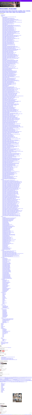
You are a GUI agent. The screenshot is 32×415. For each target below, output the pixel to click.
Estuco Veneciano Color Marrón (5, 247)
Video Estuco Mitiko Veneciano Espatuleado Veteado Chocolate (8, 155)
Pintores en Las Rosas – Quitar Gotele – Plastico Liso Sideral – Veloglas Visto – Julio (10, 132)
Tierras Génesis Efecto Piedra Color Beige (6, 274)
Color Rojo (3, 301)
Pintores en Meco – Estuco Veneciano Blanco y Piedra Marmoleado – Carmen (9, 87)
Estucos (2, 216)
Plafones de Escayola (4, 322)
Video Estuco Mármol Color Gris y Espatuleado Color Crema (7, 150)
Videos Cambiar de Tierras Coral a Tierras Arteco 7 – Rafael (8, 120)
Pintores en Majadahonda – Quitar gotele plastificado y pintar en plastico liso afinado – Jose (11, 25)
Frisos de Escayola (4, 321)
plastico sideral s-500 (13, 381)
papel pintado (9, 380)
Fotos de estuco (7, 379)
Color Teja (3, 303)
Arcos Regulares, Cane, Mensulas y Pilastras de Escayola (7, 319)
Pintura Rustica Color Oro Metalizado (5, 281)
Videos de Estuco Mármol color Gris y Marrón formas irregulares (8, 108)
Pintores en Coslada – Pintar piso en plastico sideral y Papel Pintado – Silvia (9, 121)
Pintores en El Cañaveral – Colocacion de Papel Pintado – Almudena (8, 45)
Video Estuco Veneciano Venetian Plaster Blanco (6, 69)
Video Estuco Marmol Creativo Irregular (6, 112)
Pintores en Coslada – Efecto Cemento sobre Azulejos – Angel (8, 23)
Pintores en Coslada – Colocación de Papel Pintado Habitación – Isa (8, 79)
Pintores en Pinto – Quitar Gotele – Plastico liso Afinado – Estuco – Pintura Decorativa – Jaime (11, 123)
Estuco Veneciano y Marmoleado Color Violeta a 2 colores (7, 238)
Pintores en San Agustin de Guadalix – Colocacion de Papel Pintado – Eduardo (9, 117)
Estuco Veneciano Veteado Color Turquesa (6, 249)
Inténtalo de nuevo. (9, 347)
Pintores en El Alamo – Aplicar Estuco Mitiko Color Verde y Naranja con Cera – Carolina (10, 163)
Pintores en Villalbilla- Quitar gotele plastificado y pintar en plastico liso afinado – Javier (10, 36)
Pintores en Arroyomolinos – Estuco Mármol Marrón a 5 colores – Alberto (9, 94)
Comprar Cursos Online (4, 329)
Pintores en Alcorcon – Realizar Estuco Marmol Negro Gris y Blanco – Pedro (9, 54)
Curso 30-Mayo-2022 (4, 330)
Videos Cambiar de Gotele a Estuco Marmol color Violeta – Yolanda (8, 130)
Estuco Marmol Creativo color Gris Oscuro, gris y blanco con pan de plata (9, 217)
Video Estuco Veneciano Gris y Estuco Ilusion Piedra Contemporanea (8, 116)
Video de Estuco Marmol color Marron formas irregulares (7, 105)
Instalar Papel (1, 380)
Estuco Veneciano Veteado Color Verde (6, 236)
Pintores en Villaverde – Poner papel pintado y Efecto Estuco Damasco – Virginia (10, 46)
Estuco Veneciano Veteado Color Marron (6, 229)
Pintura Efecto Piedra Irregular (5, 290)
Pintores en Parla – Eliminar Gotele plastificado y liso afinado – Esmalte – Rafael (10, 89)
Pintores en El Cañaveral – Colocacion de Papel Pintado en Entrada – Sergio (9, 71)
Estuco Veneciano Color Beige (5, 245)
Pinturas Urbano (3, 381)
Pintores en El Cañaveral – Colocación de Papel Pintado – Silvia (8, 27)
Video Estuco (22, 381)
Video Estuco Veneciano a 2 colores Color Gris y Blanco (7, 134)
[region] (16, 398)
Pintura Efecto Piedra (4, 287)
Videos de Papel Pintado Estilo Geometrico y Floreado (7, 166)
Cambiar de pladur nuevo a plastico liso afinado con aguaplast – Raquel (9, 48)
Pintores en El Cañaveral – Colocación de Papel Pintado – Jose (7, 358)
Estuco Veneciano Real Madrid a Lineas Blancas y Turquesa (8, 225)
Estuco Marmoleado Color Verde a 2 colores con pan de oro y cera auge (9, 239)
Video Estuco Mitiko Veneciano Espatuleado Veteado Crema (8, 169)
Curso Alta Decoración (3, 328)
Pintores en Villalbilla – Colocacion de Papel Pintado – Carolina (8, 37)
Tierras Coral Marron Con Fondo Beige (6, 268)
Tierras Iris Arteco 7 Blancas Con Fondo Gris (6, 259)
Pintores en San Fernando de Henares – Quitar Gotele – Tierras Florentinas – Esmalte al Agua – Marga (12, 182)
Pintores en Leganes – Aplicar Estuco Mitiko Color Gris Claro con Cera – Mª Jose (10, 160)
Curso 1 (3, 334)
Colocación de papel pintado (9, 378)
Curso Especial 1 (4, 333)
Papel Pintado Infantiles (4, 316)
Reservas (2, 327)
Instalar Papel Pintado (5, 380)
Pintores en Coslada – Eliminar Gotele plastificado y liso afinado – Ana (9, 82)
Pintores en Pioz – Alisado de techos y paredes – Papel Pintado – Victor (9, 21)
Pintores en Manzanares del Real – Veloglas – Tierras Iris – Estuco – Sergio (9, 99)
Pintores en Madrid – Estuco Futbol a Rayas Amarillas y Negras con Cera (9, 156)
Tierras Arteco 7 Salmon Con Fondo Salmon (6, 271)
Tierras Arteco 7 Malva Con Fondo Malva (6, 267)
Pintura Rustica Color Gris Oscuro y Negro (6, 282)
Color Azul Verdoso (4, 294)
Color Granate (3, 296)
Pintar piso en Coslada (13, 380)
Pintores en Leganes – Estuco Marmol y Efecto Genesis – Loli (8, 39)
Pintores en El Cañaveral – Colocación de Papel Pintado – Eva (8, 20)
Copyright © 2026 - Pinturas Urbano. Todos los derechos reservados (6, 414)
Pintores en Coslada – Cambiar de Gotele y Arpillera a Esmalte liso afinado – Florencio (10, 103)
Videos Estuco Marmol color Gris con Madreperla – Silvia (7, 106)
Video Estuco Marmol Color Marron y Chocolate (6, 152)
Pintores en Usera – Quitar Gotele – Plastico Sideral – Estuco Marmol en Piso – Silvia (10, 109)
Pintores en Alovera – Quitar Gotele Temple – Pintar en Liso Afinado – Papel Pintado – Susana (11, 88)
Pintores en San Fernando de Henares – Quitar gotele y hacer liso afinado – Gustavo (10, 19)
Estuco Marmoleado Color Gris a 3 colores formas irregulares (8, 232)
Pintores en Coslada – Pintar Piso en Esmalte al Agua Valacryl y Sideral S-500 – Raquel (10, 119)
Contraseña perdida (3, 343)
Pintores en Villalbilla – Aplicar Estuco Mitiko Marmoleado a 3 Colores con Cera (9, 173)
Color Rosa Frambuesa (4, 302)
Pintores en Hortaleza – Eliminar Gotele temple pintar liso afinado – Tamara (9, 195)
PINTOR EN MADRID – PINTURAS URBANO (8, 9)
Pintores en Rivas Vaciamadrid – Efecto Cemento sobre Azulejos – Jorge (9, 29)
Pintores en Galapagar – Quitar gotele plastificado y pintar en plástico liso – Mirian (10, 56)
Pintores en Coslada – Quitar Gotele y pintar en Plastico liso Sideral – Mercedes (9, 137)
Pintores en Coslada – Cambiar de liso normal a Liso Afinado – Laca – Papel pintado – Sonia (11, 254)
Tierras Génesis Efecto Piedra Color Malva (6, 276)
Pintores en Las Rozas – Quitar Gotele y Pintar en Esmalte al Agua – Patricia (9, 90)
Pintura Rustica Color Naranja (5, 286)
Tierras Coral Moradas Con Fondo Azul (6, 264)
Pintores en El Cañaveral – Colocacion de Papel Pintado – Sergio (8, 65)
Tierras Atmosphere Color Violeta (5, 272)
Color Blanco (3, 295)
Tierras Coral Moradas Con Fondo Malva (6, 265)
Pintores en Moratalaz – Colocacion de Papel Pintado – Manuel (8, 42)
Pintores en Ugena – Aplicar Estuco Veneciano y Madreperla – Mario (8, 96)
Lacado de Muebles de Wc (4, 307)
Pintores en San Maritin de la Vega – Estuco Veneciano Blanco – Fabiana (9, 66)
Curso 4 (3, 336)
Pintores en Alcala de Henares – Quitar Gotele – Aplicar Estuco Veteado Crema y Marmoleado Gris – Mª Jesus (12, 151)
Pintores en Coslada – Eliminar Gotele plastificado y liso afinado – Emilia (9, 83)
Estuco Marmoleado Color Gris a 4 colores (6, 241)
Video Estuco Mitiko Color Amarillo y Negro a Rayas (7, 157)
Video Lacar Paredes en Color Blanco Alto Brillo (6, 139)
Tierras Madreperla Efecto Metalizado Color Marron (7, 278)
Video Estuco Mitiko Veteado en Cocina (6, 175)
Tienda (1, 337)
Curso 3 (3, 335)
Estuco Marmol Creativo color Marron (5, 223)
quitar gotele (18, 381)
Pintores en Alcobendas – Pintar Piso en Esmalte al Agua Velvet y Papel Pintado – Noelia (10, 142)
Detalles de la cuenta (4, 339)
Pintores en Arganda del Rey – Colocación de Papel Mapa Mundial (8, 102)
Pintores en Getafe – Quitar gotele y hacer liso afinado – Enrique (8, 18)
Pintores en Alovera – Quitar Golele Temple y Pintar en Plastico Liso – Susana (9, 146)
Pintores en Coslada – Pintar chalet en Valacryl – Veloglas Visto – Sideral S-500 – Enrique (10, 118)
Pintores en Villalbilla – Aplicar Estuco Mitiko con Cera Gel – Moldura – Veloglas (9, 176)
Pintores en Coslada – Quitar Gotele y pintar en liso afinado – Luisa (8, 53)
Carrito (2, 341)
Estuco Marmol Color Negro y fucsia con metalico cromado (7, 243)
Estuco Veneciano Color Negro (5, 221)
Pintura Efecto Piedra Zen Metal (5, 289)
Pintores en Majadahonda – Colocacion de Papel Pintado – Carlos (8, 43)
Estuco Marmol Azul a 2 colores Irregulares (6, 231)
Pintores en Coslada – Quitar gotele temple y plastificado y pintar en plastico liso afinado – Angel (11, 183)
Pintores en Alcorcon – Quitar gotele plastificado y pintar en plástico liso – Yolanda (10, 58)
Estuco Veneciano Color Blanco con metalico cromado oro (7, 219)
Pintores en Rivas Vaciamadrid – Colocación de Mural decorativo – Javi (9, 64)
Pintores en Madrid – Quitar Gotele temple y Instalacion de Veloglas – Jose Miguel (10, 60)
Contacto (2, 325)
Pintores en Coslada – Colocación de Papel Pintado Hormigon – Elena (8, 78)
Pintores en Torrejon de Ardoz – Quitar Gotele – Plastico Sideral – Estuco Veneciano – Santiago (11, 138)
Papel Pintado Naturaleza (4, 313)
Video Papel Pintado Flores (4, 17)
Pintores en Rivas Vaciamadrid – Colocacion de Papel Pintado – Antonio (9, 30)
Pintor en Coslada (17, 380)
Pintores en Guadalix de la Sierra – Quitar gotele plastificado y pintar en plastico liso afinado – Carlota (12, 181)
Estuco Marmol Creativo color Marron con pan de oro (7, 224)
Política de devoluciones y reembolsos (4, 342)
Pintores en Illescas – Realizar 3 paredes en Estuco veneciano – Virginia (9, 52)
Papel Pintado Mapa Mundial (5, 315)
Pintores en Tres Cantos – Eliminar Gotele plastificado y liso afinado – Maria (9, 93)
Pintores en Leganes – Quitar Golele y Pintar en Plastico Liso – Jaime (9, 149)
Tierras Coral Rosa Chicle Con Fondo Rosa (6, 262)
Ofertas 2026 (2, 323)
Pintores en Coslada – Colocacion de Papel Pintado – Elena (8, 28)
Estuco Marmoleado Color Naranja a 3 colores (6, 237)
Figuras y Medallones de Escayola (5, 320)
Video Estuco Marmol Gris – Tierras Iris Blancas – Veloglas (8, 98)
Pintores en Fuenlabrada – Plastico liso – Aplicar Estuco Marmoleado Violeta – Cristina (10, 148)
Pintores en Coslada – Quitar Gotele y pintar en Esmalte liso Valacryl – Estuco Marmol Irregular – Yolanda (12, 113)
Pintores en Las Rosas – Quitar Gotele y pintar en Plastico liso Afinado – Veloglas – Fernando (11, 125)
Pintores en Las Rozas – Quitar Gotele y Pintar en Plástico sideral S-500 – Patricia (10, 101)
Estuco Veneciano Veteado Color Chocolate (6, 228)
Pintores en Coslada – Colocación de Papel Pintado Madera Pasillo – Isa (9, 75)
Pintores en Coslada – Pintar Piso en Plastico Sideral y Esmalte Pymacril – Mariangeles (10, 154)
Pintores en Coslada (20, 380)
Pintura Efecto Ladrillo (4, 291)
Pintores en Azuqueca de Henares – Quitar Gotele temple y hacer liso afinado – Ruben (10, 41)
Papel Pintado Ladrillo (4, 310)
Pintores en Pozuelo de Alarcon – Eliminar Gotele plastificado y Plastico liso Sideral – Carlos (11, 215)
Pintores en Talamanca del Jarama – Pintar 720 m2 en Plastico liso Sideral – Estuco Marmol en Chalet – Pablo (12, 253)
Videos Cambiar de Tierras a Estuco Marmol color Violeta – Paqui (8, 129)
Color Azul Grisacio (4, 293)
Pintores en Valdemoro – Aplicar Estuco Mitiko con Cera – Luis (8, 168)
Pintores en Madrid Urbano (29, 380)
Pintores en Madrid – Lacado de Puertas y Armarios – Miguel (8, 147)
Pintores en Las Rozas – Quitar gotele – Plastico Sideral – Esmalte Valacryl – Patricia (10, 104)
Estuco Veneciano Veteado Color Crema (6, 246)
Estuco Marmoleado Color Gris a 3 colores (6, 233)
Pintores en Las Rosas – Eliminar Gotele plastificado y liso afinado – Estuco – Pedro (10, 91)
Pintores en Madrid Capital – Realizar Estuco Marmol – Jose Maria (8, 47)
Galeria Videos (2, 324)
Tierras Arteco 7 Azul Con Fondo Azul (5, 261)
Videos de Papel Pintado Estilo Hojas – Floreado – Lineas (7, 114)
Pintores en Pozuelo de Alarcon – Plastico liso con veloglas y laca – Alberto (9, 95)
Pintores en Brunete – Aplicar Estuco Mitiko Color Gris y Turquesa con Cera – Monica (10, 165)
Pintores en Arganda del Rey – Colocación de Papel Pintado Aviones (8, 100)
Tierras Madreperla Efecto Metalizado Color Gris (6, 277)
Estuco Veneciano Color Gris (5, 244)
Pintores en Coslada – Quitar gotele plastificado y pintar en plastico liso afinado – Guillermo (11, 31)
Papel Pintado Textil (4, 317)
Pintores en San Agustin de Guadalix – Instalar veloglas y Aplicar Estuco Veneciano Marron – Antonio (11, 111)
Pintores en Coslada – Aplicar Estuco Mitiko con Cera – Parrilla (8, 174)
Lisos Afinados (2, 389)
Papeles (2, 308)
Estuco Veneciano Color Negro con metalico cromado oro (7, 220)
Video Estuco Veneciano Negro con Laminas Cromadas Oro (7, 51)
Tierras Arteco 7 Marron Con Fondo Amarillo (6, 270)
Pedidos (3, 340)
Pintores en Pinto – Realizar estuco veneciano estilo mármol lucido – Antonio (9, 61)
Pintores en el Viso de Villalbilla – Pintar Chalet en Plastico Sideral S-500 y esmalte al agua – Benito (11, 35)
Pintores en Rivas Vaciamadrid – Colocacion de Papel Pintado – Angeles (9, 72)
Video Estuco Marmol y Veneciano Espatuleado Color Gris (7, 128)
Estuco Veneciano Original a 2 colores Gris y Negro (7, 227)
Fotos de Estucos (3, 15)
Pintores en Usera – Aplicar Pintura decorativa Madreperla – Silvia (8, 107)
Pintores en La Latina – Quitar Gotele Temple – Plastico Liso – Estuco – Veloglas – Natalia (11, 92)
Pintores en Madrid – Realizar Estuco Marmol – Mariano (7, 34)
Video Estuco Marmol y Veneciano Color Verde (6, 133)
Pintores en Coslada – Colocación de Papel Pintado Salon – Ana (8, 81)
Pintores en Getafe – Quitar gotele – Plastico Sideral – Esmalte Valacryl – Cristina (10, 110)
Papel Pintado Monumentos (5, 314)
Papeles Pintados (2, 390)
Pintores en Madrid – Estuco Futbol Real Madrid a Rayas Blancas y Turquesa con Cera (10, 143)
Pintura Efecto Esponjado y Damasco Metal (6, 288)
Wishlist (2, 344)
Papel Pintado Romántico (4, 312)
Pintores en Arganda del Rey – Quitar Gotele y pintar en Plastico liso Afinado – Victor (10, 209)
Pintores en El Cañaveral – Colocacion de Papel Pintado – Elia (8, 59)
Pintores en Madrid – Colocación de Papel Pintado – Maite (7, 22)
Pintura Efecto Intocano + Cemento (5, 280)
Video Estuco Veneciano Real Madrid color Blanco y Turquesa (8, 141)
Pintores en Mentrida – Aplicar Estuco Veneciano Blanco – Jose (8, 73)
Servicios (2, 386)
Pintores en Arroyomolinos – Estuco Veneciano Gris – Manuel (8, 86)
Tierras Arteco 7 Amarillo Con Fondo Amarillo (6, 260)
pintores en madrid (24, 380)
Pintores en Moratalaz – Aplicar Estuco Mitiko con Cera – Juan (8, 170)
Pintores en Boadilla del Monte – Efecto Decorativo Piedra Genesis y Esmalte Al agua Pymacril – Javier (12, 158)
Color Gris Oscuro (4, 297)
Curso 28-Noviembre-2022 (4, 331)
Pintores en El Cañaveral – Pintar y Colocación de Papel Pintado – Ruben (9, 16)
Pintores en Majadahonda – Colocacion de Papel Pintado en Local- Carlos (9, 32)
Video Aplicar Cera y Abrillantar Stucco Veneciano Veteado (7, 167)
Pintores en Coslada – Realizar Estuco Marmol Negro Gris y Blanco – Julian (9, 50)
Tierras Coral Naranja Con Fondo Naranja (6, 266)
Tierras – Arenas (2, 257)
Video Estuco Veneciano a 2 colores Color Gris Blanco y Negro (8, 135)
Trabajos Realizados (3, 326)
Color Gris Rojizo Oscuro (4, 298)
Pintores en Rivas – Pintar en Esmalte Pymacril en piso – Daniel (8, 124)
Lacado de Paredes (4, 305)
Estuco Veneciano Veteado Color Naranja (6, 248)
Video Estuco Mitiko (25, 381)
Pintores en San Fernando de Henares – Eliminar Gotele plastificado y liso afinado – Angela (10, 76)
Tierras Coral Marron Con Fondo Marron (6, 269)
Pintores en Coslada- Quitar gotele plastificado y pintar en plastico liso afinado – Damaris (10, 38)
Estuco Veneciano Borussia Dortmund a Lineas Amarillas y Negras (8, 226)
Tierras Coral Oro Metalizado (5, 258)
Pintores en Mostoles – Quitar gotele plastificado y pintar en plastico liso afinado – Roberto (11, 33)
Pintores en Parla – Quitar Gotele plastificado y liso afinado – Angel (8, 67)
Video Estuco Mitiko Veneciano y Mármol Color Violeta (7, 162)
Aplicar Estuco (15, 377)
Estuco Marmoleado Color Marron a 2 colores (6, 240)
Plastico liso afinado (8, 381)
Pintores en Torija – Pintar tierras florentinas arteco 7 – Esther (8, 40)
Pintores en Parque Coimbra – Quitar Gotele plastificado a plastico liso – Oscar (9, 55)
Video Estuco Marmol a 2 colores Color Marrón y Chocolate (7, 145)
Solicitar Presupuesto (3, 14)
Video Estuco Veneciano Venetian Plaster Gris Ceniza (7, 70)
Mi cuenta (2, 338)
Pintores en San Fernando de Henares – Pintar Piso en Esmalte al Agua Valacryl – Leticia (10, 159)
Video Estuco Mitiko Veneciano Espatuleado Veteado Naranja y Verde (8, 164)
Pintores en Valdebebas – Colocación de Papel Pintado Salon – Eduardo (9, 74)
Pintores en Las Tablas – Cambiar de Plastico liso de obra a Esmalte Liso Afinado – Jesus (10, 171)
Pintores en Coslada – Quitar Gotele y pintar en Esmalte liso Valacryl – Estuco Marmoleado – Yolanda (11, 131)
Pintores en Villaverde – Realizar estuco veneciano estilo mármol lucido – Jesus (9, 62)
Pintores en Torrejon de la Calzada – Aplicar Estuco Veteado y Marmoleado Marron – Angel (10, 153)
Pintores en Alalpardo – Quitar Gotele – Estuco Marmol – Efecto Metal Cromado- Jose (10, 189)
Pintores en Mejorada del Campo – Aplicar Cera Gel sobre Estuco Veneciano (9, 178)
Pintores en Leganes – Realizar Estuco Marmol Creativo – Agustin (8, 44)
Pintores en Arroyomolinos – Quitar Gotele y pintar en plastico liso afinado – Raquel (10, 49)
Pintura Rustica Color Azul (4, 284)
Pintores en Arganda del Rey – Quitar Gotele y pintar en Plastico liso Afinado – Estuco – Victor (11, 126)
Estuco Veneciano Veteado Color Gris (5, 235)
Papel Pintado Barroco (4, 311)
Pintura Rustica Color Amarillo (5, 283)
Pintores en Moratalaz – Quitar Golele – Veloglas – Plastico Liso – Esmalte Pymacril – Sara (11, 140)
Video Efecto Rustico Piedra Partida (5, 85)
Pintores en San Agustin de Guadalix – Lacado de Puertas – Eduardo (8, 115)
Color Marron (3, 299)
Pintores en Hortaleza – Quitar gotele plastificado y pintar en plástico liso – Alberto (10, 193)
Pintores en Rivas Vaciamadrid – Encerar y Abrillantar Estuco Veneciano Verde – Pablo (10, 144)
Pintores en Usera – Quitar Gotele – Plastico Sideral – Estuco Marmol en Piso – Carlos (10, 97)
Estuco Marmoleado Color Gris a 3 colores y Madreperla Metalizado (8, 234)
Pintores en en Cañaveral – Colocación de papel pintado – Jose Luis (8, 63)
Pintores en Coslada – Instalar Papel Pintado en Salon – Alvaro (8, 177)
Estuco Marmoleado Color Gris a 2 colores (6, 230)
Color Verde (3, 300)
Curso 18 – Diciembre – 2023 (5, 332)
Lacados (2, 304)
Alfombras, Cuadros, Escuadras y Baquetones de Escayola (7, 318)
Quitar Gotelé (2, 179)
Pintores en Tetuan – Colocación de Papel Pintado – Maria (7, 26)
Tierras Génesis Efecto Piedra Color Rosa (6, 275)
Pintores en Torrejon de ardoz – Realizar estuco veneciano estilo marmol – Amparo (10, 68)
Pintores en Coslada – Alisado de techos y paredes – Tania (8, 24)
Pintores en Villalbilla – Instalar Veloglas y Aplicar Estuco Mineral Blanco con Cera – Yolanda (11, 161)
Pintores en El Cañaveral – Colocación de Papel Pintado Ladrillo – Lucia (9, 84)
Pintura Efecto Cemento (4, 279)
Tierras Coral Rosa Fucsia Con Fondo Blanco (6, 263)
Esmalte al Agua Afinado (3, 292)
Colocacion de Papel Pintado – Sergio (5, 77)
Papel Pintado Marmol (4, 309)
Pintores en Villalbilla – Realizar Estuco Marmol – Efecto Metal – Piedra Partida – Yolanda (10, 57)
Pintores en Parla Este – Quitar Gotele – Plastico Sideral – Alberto (8, 136)
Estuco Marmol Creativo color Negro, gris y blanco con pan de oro (8, 218)
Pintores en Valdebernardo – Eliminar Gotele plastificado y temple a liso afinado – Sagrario (10, 80)
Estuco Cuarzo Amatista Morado (5, 222)
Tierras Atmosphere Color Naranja (5, 273)
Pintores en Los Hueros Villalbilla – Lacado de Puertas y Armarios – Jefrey (9, 172)
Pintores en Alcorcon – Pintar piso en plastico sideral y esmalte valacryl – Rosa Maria (10, 127)
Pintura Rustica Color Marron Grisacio (6, 285)
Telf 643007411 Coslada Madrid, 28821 (28, 414)
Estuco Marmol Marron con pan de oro (6, 242)
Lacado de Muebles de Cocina (5, 306)
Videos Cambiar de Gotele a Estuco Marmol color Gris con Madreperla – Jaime (9, 122)
